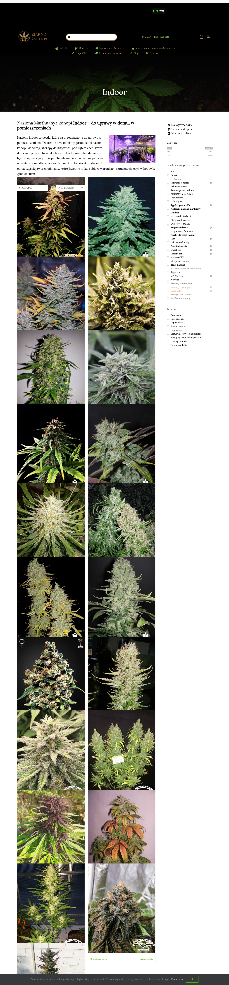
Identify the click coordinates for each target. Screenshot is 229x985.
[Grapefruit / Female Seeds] (51, 602)
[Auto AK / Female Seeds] (51, 375)
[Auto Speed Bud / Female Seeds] (51, 448)
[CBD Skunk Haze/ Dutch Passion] (51, 755)
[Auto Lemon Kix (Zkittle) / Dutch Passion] (121, 755)
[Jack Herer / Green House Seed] (51, 681)
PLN (155, 11)
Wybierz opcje (100, 958)
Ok (192, 979)
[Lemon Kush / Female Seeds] (121, 681)
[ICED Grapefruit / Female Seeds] (51, 301)
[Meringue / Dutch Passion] (121, 908)
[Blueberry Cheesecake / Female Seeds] (121, 448)
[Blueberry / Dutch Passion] (121, 834)
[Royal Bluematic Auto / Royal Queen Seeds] (51, 221)
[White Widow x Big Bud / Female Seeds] (121, 602)
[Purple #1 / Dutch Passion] (51, 834)
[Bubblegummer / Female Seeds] (121, 301)
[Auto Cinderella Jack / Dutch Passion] (51, 908)
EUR (161, 11)
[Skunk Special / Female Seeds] (121, 528)
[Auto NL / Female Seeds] (121, 375)
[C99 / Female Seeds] (51, 528)
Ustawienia (176, 979)
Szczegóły (148, 958)
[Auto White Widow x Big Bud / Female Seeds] (121, 221)
